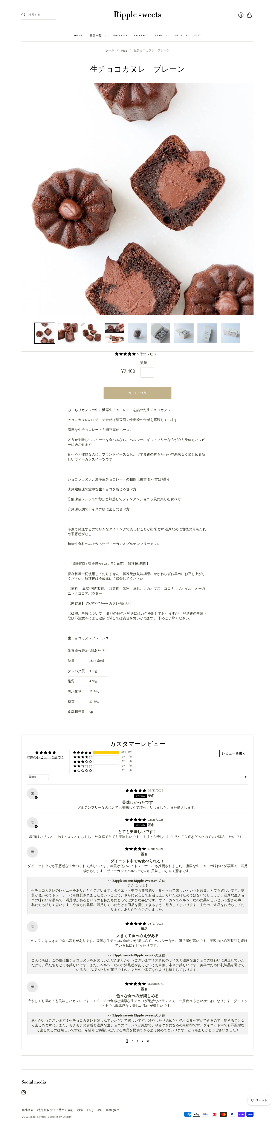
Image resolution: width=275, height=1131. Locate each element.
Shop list (120, 36)
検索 (80, 1110)
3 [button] (137, 1041)
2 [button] (132, 1041)
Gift (197, 36)
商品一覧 (96, 36)
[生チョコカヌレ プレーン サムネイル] (44, 333)
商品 (124, 51)
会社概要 (27, 1110)
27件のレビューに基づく (45, 757)
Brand (160, 36)
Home (78, 36)
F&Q (90, 1110)
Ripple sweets (137, 15)
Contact (141, 36)
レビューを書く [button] (234, 753)
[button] (125, 354)
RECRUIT (181, 36)
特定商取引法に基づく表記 (55, 1110)
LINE (99, 1110)
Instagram (112, 1110)
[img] (136, 790)
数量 (143, 363)
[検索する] (23, 15)
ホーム (109, 51)
